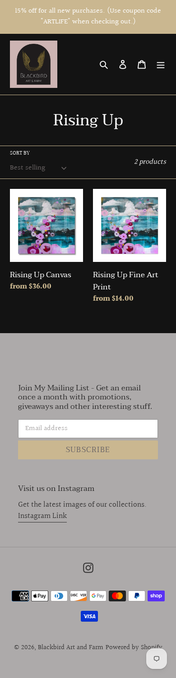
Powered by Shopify (134, 647)
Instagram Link (42, 516)
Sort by (20, 154)
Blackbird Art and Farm (70, 647)
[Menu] (160, 64)
